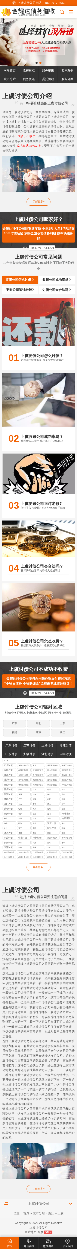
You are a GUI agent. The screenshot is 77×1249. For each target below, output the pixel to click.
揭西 (34, 843)
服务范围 (48, 70)
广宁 (20, 799)
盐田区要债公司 (67, 770)
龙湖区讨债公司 (38, 780)
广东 (14, 723)
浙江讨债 (66, 745)
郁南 (34, 847)
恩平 (63, 804)
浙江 (62, 732)
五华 (49, 818)
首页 (26, 1213)
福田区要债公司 (23, 770)
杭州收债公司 (23, 857)
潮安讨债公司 (52, 838)
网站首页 (10, 70)
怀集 (34, 799)
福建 (14, 732)
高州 (34, 809)
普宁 (63, 843)
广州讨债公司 (67, 852)
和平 (34, 828)
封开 (49, 799)
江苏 (38, 732)
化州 (49, 809)
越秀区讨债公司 (52, 765)
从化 (34, 765)
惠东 (34, 814)
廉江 (49, 794)
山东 (62, 723)
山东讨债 (11, 754)
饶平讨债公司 (67, 838)
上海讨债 (47, 745)
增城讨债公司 (23, 765)
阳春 (63, 828)
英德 (63, 833)
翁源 (49, 789)
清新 (49, 833)
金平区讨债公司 (23, 780)
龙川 (5, 828)
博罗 (20, 814)
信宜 (63, 809)
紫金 (63, 823)
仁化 (34, 789)
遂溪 (20, 794)
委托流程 (48, 79)
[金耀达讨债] (29, 11)
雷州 (63, 794)
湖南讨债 (66, 754)
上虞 (61, 1213)
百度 (40, 1232)
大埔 (20, 818)
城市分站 (10, 79)
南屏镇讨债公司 (67, 775)
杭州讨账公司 (38, 857)
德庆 (63, 799)
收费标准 (29, 70)
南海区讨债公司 (38, 785)
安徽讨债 (29, 754)
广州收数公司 (52, 852)
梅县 (5, 818)
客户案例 (67, 70)
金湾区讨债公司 (52, 775)
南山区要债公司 (52, 770)
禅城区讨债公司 (23, 785)
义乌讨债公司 (23, 852)
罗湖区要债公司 (38, 770)
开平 (34, 804)
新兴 (20, 847)
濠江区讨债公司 (67, 780)
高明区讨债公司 (67, 785)
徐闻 (34, 794)
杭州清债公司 (52, 857)
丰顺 (34, 818)
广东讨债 (11, 745)
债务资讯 (29, 79)
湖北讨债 (47, 754)
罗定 (63, 847)
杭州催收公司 (67, 857)
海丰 (5, 823)
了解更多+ (38, 201)
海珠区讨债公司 (67, 765)
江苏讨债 (29, 745)
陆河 (20, 823)
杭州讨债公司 (9, 857)
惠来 (49, 843)
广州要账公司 (38, 852)
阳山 (34, 833)
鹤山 (49, 804)
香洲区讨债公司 (23, 775)
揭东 (20, 843)
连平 (20, 828)
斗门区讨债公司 (38, 775)
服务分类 (67, 79)
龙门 (49, 814)
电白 (20, 809)
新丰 (63, 789)
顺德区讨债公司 (52, 785)
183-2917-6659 (42, 248)
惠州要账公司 (9, 852)
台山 (20, 804)
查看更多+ (38, 867)
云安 (49, 847)
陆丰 (34, 823)
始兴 (20, 789)
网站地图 (31, 1232)
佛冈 (20, 833)
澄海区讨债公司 (52, 780)
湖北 (38, 723)
